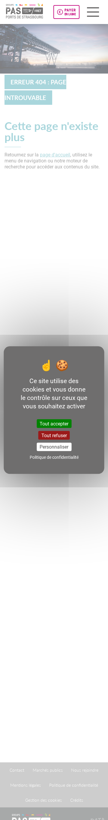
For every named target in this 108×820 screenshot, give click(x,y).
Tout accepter (54, 423)
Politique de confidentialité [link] (54, 457)
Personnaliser (54, 446)
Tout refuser (54, 435)
